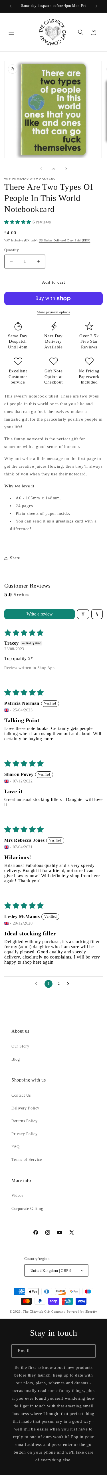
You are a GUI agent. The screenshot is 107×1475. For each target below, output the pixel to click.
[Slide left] (41, 168)
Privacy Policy (24, 1134)
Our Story (20, 1046)
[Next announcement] (96, 6)
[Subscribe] (88, 1351)
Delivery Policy (25, 1108)
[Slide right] (66, 168)
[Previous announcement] (10, 6)
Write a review (40, 614)
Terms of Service (26, 1159)
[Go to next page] (69, 984)
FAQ (15, 1147)
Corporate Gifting (27, 1208)
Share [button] (15, 558)
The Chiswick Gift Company (44, 1311)
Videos (17, 1195)
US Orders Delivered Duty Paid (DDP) (64, 240)
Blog (15, 1059)
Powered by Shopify (82, 1311)
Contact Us (21, 1095)
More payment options (53, 312)
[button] (11, 32)
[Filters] (83, 614)
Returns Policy (24, 1121)
